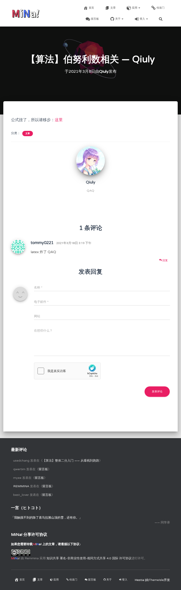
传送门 (160, 7)
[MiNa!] (25, 13)
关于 (118, 18)
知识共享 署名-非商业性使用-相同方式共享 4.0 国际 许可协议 (89, 558)
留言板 (95, 18)
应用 (135, 7)
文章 (113, 7)
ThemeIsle (156, 580)
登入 (143, 18)
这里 (59, 119)
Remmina (21, 486)
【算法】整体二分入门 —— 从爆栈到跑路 (71, 460)
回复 (165, 260)
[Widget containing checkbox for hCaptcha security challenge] (67, 371)
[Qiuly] (90, 160)
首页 (91, 7)
